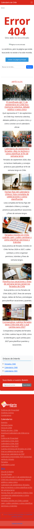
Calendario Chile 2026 (9, 443)
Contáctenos (6, 415)
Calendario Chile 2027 (9, 446)
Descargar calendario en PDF (12, 454)
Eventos (4, 422)
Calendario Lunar (8, 464)
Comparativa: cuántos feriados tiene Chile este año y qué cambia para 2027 (17, 324)
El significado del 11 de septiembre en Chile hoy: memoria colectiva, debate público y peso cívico (17, 106)
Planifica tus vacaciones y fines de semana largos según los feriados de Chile (17, 284)
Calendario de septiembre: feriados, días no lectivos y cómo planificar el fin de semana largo (17, 152)
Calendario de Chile (9, 2)
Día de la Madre (7, 471)
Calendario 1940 (11, 367)
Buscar (29, 67)
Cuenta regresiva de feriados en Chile (16, 449)
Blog (3, 468)
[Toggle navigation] (31, 2)
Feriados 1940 (10, 364)
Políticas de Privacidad (10, 410)
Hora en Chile (6, 427)
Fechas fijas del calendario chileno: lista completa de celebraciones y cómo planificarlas (17, 195)
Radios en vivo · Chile (9, 430)
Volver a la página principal (17, 60)
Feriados (4, 462)
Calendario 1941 (11, 371)
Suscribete (26, 385)
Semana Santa (7, 425)
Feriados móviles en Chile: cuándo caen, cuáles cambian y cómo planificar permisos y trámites (17, 238)
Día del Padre (6, 474)
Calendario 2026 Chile (17, 523)
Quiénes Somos (7, 412)
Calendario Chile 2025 (9, 441)
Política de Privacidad (9, 438)
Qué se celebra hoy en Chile (12, 451)
